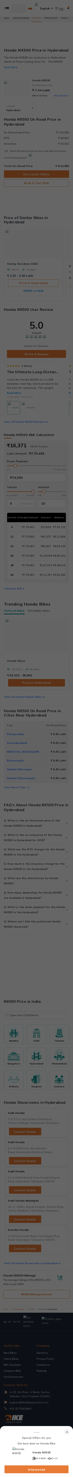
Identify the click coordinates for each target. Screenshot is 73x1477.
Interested (36, 1469)
